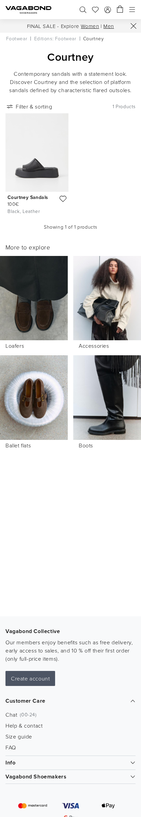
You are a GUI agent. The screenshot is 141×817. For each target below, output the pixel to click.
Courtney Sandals (28, 197)
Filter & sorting (34, 106)
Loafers (14, 345)
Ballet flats (18, 445)
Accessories (94, 345)
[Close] (133, 26)
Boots (86, 445)
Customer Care (25, 701)
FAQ (10, 747)
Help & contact (23, 725)
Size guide (18, 736)
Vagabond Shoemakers (35, 776)
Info (10, 762)
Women (90, 26)
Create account (30, 678)
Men (108, 26)
